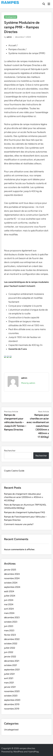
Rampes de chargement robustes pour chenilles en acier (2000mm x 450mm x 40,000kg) (23, 497)
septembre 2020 (12, 700)
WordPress (18, 751)
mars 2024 (9, 613)
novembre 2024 (12, 578)
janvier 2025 (10, 569)
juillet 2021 (9, 674)
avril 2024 (9, 608)
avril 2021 (8, 678)
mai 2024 (8, 604)
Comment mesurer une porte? (18, 524)
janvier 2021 (10, 687)
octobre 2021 (10, 665)
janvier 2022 (10, 656)
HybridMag (33, 751)
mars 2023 (9, 630)
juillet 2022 (9, 648)
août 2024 (9, 591)
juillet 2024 (9, 595)
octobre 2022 (10, 643)
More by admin (28, 383)
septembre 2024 (12, 587)
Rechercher (9, 450)
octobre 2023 (10, 621)
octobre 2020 (10, 695)
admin (9, 37)
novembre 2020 (12, 691)
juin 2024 (8, 600)
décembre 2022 (12, 639)
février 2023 (10, 635)
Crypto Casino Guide (14, 470)
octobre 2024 (10, 582)
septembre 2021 (12, 669)
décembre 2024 (12, 574)
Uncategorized (10, 17)
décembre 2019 (11, 704)
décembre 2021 (11, 661)
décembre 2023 (12, 617)
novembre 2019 (11, 708)
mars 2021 (9, 682)
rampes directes (27, 748)
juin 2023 (8, 626)
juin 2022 (8, 652)
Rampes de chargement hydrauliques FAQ (24, 512)
